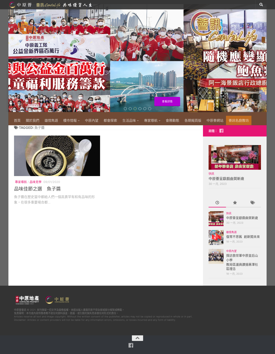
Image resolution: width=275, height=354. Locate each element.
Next (264, 60)
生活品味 (129, 120)
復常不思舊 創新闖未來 (243, 237)
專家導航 (151, 120)
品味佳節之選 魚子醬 (37, 189)
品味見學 (36, 182)
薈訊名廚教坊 (239, 120)
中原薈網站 (51, 4)
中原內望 (91, 120)
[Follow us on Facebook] (221, 130)
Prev (10, 60)
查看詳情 (250, 101)
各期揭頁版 (192, 120)
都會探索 (110, 120)
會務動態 (172, 120)
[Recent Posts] (217, 203)
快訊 (211, 173)
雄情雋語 (51, 120)
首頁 (17, 120)
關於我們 (32, 120)
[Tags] (252, 203)
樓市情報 (70, 120)
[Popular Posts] (234, 203)
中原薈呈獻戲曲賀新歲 (226, 179)
